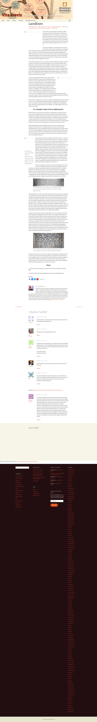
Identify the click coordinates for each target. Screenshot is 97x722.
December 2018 (71, 590)
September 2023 (71, 474)
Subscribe (21, 20)
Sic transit (79, 307)
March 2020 (70, 559)
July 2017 (70, 625)
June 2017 (70, 627)
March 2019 (70, 584)
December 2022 (71, 492)
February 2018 (71, 611)
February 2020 (71, 562)
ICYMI (17, 488)
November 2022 (71, 494)
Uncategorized (18, 506)
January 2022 (70, 514)
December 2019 (71, 566)
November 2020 (71, 543)
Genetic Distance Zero (37, 471)
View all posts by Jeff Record (58, 299)
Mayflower (18, 492)
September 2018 (71, 596)
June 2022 (70, 504)
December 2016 (71, 639)
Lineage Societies (19, 490)
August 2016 (70, 648)
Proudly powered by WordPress (48, 719)
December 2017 (71, 615)
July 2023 (70, 478)
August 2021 (70, 525)
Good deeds (18, 307)
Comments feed (36, 493)
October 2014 (70, 693)
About (8, 20)
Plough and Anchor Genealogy (56, 473)
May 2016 (70, 654)
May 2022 (70, 506)
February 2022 (71, 512)
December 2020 (71, 541)
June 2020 (70, 553)
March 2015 (70, 682)
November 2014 (71, 690)
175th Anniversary (19, 476)
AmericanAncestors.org (30, 20)
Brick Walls (65, 26)
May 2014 (70, 703)
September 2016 (71, 645)
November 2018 (71, 592)
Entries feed (35, 491)
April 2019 (70, 582)
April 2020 (70, 557)
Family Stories (49, 26)
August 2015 (70, 672)
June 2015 (70, 676)
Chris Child (31, 366)
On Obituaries (35, 480)
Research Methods (19, 500)
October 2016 (70, 643)
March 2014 (70, 707)
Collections (18, 480)
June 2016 (70, 652)
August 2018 (70, 598)
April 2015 (70, 680)
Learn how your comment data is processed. (27, 461)
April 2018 (70, 607)
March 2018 (70, 609)
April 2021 (70, 533)
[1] (43, 44)
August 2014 (70, 697)
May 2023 (70, 482)
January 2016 (70, 662)
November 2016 (71, 641)
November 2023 (71, 469)
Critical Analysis (32, 28)
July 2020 (70, 551)
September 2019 (71, 572)
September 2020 (71, 547)
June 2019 (70, 578)
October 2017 (70, 619)
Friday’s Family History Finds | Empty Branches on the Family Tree (48, 390)
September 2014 (71, 695)
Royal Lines (18, 502)
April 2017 (70, 631)
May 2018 (70, 605)
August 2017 (70, 623)
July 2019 (70, 576)
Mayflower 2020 (19, 494)
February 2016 (71, 660)
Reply (39, 324)
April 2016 (70, 656)
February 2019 (71, 586)
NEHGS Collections (19, 496)
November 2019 (71, 568)
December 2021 (71, 517)
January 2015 (70, 686)
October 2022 (70, 496)
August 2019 (70, 574)
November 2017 (71, 617)
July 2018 (70, 600)
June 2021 (70, 529)
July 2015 (70, 674)
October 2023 (70, 471)
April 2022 (70, 508)
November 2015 (71, 666)
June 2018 (70, 602)
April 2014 (70, 705)
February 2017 (71, 635)
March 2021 (70, 535)
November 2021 (71, 519)
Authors (14, 20)
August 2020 (70, 549)
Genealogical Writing (57, 26)
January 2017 (70, 637)
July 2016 (70, 650)
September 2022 (71, 498)
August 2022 (70, 500)
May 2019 (70, 580)
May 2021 (70, 531)
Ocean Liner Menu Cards (37, 469)
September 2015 (71, 670)
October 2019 (70, 570)
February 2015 (71, 684)
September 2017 (71, 621)
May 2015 (70, 678)
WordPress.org (36, 495)
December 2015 (71, 664)
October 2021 (70, 521)
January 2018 (70, 613)
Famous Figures (19, 484)
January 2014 (70, 711)
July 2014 (70, 699)
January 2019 (70, 588)
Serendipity (48, 28)
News (17, 498)
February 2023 (71, 488)
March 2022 (70, 510)
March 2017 (70, 633)
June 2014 (70, 701)
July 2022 (70, 502)
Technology (18, 504)
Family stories (38, 28)
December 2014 (71, 688)
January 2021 (70, 539)
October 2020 (70, 545)
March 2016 (70, 658)
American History (43, 26)
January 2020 (70, 564)
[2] (35, 222)
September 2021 (71, 523)
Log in (34, 489)
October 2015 (70, 668)
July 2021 (70, 527)
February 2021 (71, 537)
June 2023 (70, 480)
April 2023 (70, 484)
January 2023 (70, 490)
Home (3, 20)
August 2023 (70, 476)
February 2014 (71, 709)
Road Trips (43, 28)
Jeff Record (55, 28)
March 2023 (70, 486)
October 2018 (70, 594)
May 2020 (70, 555)
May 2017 (70, 629)
